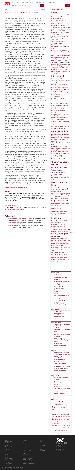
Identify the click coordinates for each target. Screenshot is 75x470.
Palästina (65, 423)
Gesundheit (61, 414)
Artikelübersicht (16, 2)
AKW (24, 442)
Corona (59, 407)
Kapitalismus (68, 416)
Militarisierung (55, 423)
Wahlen (62, 430)
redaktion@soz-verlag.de (64, 452)
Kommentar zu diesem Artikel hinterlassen (16, 187)
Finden (68, 5)
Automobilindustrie (64, 404)
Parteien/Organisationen (28, 438)
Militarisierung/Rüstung (10, 444)
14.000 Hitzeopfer (59, 286)
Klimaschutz (59, 419)
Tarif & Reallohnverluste (58, 41)
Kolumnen (25, 456)
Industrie (24, 451)
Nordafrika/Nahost (9, 458)
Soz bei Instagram (59, 313)
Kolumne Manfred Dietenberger (29, 463)
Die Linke (58, 409)
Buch (54, 407)
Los (42, 5)
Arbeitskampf (62, 402)
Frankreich (58, 412)
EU (66, 409)
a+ (69, 235)
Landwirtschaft (26, 454)
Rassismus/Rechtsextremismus (11, 446)
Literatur (60, 422)
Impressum (42, 450)
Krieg (64, 419)
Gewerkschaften (8, 463)
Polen (58, 425)
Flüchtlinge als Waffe (59, 300)
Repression (7, 448)
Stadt (6, 452)
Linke (56, 421)
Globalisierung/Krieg (9, 459)
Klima (54, 418)
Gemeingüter (25, 447)
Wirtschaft (66, 430)
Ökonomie (61, 423)
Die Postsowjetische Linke (58, 79)
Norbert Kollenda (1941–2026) (59, 221)
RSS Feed (42, 452)
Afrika (6, 454)
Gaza (64, 412)
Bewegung (25, 440)
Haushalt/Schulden (27, 450)
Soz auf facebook (58, 311)
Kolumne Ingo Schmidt (27, 460)
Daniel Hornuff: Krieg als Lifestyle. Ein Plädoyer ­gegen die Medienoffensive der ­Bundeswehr (60, 233)
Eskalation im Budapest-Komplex (60, 84)
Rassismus (55, 427)
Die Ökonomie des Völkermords (62, 366)
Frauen (61, 412)
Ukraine (63, 428)
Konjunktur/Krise (26, 453)
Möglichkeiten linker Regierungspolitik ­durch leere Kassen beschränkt (60, 57)
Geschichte (42, 442)
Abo (41, 448)
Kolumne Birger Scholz (27, 458)
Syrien (59, 427)
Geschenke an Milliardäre (60, 277)
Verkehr (59, 430)
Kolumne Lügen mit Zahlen (28, 462)
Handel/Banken (26, 449)
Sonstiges (42, 444)
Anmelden (20, 467)
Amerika (56, 402)
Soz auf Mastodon (59, 316)
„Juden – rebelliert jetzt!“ (60, 363)
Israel (64, 416)
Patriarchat (7, 445)
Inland (6, 438)
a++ (70, 237)
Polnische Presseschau (65, 425)
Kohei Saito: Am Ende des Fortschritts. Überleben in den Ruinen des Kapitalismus (60, 226)
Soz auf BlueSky (58, 315)
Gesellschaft (7, 442)
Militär (68, 421)
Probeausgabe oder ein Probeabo (14, 209)
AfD (53, 402)
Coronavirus (64, 407)
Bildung (6, 440)
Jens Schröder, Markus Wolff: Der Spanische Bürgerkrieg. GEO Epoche (60, 240)
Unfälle (24, 445)
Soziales (7, 449)
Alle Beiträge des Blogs (60, 304)
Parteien (55, 425)
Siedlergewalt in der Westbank (60, 114)
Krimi (41, 440)
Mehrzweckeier (58, 274)
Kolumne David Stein (27, 459)
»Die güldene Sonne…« (57, 143)
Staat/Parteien (8, 450)
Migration (65, 421)
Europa (6, 9)
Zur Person (42, 445)
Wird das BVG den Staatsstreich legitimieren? (21, 13)
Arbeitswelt (7, 465)
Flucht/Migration (8, 441)
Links (41, 449)
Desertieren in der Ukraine (59, 103)
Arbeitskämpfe (8, 462)
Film (54, 412)
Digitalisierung (63, 409)
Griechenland (60, 416)
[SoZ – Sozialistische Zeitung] (7, 3)
